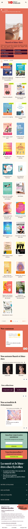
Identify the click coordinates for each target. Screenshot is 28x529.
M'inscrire (14, 446)
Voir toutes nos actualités (14, 408)
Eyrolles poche (20, 390)
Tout (1, 60)
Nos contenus (18, 53)
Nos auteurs (18, 50)
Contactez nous (14, 456)
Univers (6, 10)
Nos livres (3, 50)
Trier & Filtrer (6, 67)
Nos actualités (4, 56)
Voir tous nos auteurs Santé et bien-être (14, 362)
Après (23, 321)
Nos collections (4, 53)
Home (1, 10)
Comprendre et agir (8, 390)
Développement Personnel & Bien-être (11, 11)
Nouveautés (6, 60)
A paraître (11, 60)
